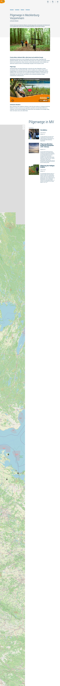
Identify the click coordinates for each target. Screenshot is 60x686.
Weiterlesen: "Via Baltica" (42, 135)
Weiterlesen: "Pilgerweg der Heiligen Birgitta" (42, 174)
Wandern (22, 9)
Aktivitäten (17, 9)
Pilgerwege (28, 9)
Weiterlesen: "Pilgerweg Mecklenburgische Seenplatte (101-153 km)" (42, 153)
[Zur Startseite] (2, 2)
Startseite (12, 9)
